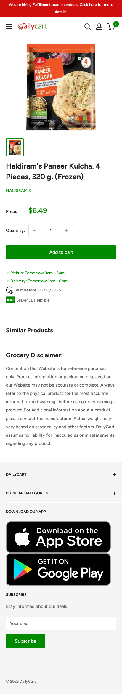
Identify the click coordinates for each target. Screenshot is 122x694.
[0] (111, 26)
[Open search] (87, 26)
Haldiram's (18, 190)
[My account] (99, 26)
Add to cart (61, 252)
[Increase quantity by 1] (66, 230)
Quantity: (15, 230)
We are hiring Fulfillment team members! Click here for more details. (61, 8)
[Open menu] (9, 26)
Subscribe (25, 641)
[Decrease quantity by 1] (35, 230)
